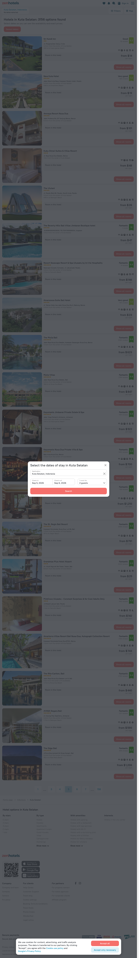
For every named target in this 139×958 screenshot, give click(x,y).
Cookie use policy (54, 948)
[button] (104, 474)
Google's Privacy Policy (29, 951)
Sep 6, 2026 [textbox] (60, 483)
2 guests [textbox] (83, 483)
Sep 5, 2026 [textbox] (38, 483)
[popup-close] (105, 465)
